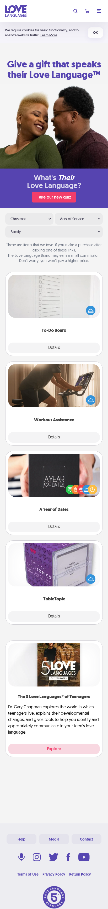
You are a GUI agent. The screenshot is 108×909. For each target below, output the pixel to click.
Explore (54, 749)
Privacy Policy (53, 874)
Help (21, 839)
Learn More (48, 35)
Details (54, 348)
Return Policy (80, 874)
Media (54, 839)
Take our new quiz (54, 197)
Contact (86, 839)
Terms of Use (28, 874)
